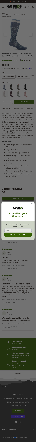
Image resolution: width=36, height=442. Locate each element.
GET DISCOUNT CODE (18, 234)
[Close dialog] (32, 204)
